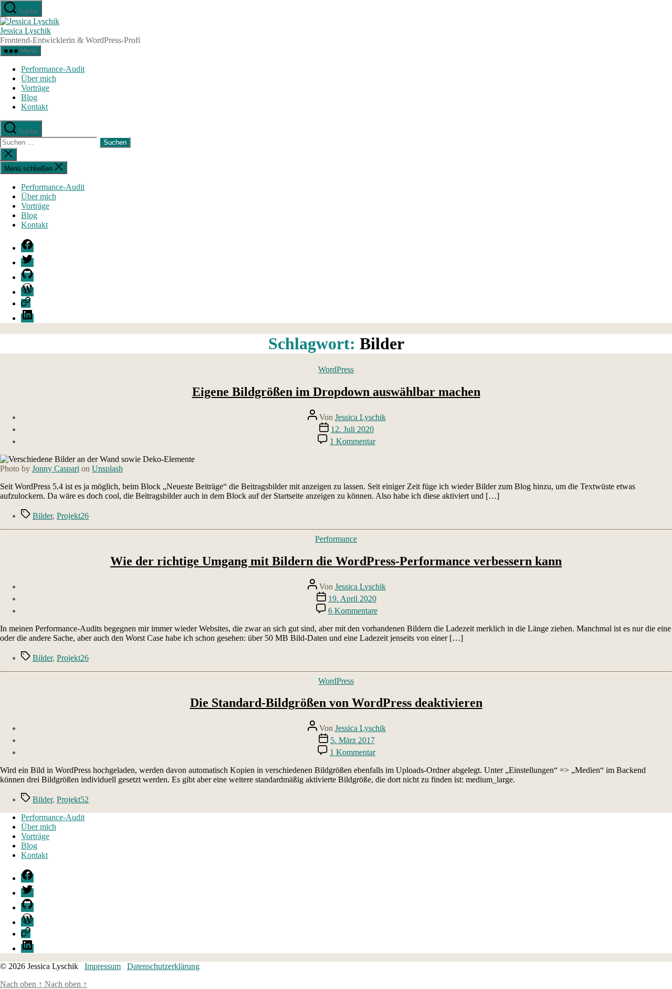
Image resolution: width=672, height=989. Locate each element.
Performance (336, 538)
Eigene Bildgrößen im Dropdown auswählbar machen (336, 392)
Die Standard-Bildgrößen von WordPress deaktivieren (336, 703)
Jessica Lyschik (25, 30)
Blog (29, 97)
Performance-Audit (53, 68)
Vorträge (35, 87)
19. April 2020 (352, 598)
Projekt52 (73, 799)
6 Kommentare (352, 610)
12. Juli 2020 (352, 429)
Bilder (42, 515)
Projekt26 (73, 515)
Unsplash (107, 468)
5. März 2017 (352, 740)
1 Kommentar (352, 441)
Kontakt (34, 106)
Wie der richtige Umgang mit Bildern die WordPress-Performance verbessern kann (336, 561)
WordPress (336, 369)
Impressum (103, 966)
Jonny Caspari (55, 468)
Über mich (38, 78)
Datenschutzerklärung (163, 966)
